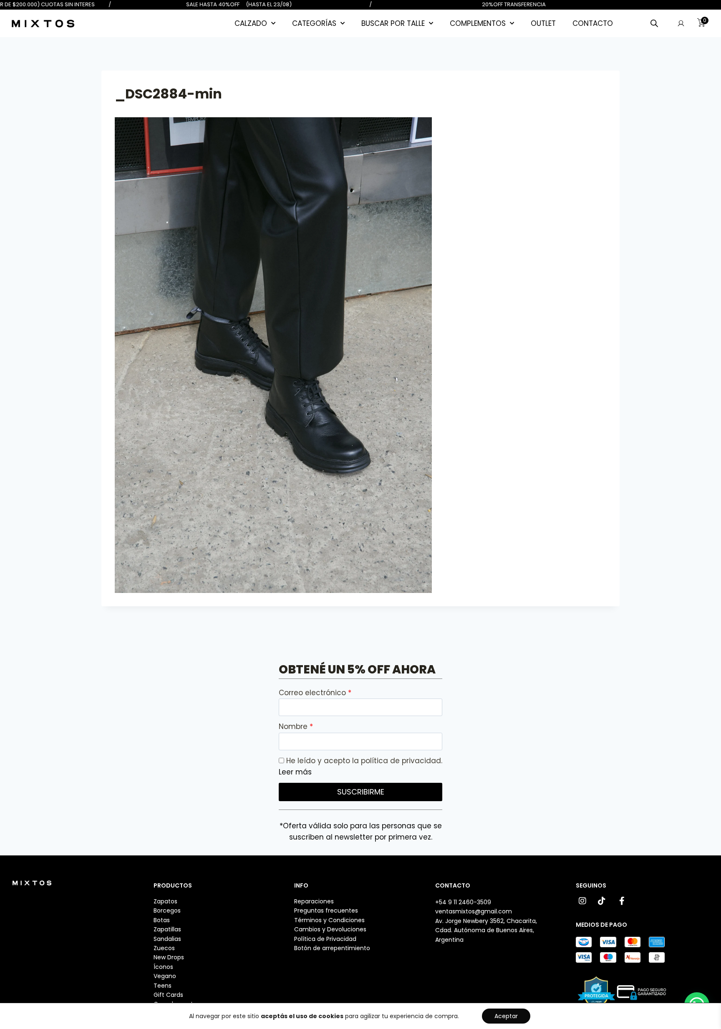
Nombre (294, 726)
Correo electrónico (313, 693)
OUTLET (543, 23)
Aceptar (506, 1016)
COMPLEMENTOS (478, 23)
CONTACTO (592, 23)
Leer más (295, 772)
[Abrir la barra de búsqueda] (654, 23)
